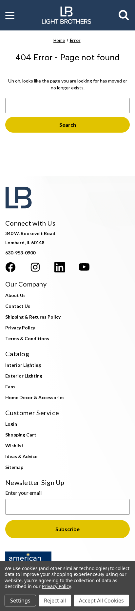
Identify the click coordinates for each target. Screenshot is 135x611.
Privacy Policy (20, 327)
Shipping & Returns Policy (33, 317)
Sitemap (14, 467)
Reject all (55, 600)
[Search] (124, 15)
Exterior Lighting (23, 376)
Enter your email (23, 493)
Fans (10, 386)
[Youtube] (84, 267)
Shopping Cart (20, 434)
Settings (20, 600)
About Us (15, 295)
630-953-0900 (20, 252)
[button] (9, 15)
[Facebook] (10, 267)
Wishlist (14, 445)
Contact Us (17, 306)
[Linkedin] (59, 267)
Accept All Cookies (101, 600)
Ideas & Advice (21, 456)
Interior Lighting (23, 365)
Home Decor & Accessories (35, 397)
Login (11, 424)
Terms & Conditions (27, 338)
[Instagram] (35, 267)
